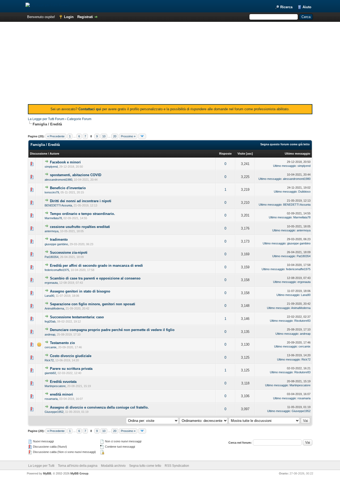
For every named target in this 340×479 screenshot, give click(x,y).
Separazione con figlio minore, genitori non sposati (92, 304)
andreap (50, 334)
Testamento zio (62, 343)
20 (114, 136)
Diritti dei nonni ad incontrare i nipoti (80, 201)
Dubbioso (304, 191)
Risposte (225, 153)
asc (249, 153)
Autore (54, 153)
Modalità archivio (113, 466)
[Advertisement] (170, 64)
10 (103, 136)
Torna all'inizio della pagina (77, 466)
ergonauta (51, 282)
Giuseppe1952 (54, 411)
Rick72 (49, 360)
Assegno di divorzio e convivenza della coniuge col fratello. (99, 407)
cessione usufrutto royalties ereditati (80, 227)
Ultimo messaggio (297, 153)
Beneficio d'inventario (68, 188)
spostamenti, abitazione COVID (75, 175)
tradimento (59, 239)
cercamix (51, 347)
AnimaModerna (54, 308)
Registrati (85, 17)
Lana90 (49, 295)
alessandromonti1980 (58, 179)
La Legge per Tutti (41, 466)
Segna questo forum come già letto (285, 144)
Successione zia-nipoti (68, 253)
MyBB (47, 473)
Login (69, 17)
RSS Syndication (177, 466)
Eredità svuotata (63, 382)
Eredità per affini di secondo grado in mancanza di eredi (96, 266)
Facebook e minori (65, 162)
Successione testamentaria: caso (77, 317)
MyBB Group (79, 473)
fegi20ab (50, 321)
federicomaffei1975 (57, 270)
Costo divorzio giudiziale (70, 356)
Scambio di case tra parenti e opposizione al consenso (95, 278)
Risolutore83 (302, 320)
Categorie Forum (79, 119)
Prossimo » (128, 136)
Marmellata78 (53, 218)
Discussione (38, 153)
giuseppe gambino (56, 244)
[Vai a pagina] (142, 136)
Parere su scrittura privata (71, 369)
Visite (241, 153)
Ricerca (286, 7)
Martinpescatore (55, 386)
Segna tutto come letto (145, 466)
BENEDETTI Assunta (58, 205)
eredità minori (61, 394)
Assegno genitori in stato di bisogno (80, 291)
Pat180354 (51, 256)
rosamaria (51, 398)
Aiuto (307, 7)
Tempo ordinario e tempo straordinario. (82, 214)
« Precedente (56, 136)
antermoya (51, 231)
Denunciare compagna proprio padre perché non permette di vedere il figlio (112, 330)
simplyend (51, 166)
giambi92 (50, 373)
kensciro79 (52, 192)
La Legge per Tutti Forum (46, 119)
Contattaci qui (89, 109)
